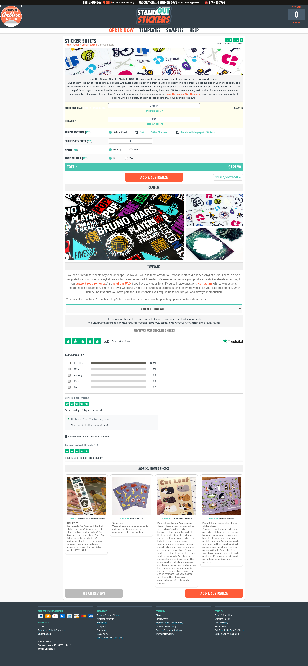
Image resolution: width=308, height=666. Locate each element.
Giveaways (102, 634)
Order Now (121, 30)
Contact (42, 626)
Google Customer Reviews (169, 630)
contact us (205, 283)
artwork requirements (90, 283)
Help (194, 30)
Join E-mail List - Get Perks (110, 637)
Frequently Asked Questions (51, 630)
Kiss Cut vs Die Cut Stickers (183, 94)
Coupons (101, 630)
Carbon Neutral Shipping (227, 634)
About (158, 615)
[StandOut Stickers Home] (154, 16)
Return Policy (221, 626)
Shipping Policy (222, 619)
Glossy (117, 149)
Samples (175, 30)
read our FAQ (122, 283)
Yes (131, 158)
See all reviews (94, 593)
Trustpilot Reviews (165, 634)
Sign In (296, 22)
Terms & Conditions (224, 615)
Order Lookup (45, 634)
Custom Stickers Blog (166, 626)
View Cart (296, 7)
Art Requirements (105, 619)
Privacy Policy (221, 623)
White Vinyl (120, 132)
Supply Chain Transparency (169, 623)
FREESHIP (106, 2)
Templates (150, 30)
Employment (162, 619)
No (114, 158)
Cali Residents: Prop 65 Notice (229, 630)
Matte (137, 149)
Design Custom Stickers (108, 615)
